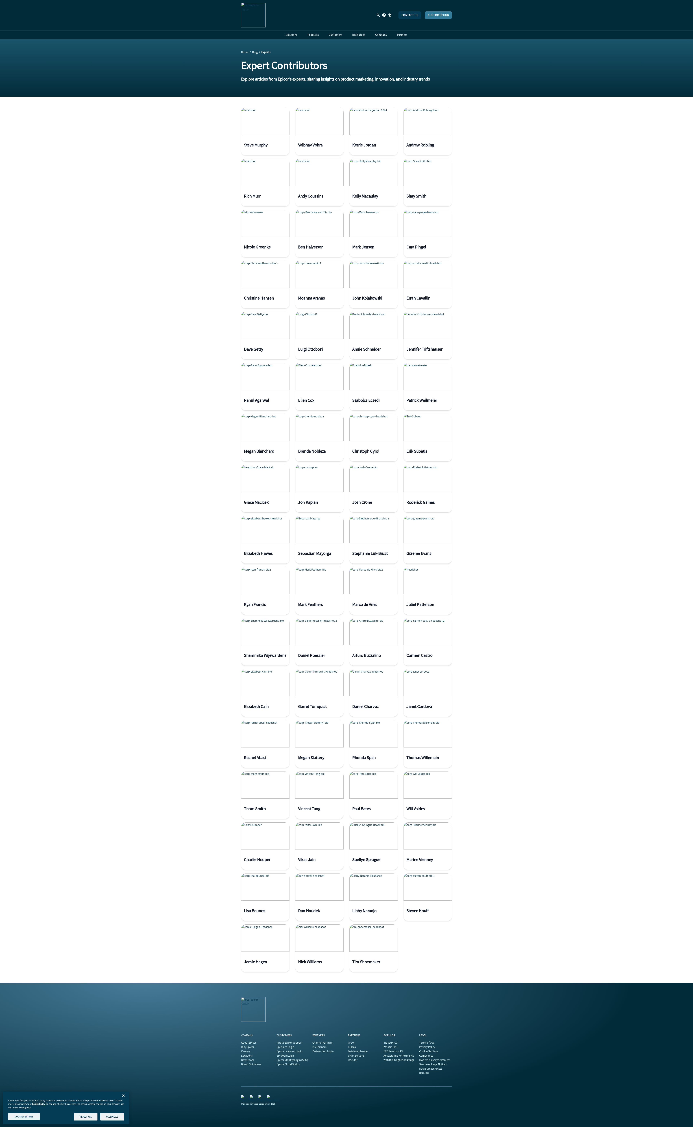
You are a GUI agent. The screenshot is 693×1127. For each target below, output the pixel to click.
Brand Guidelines (251, 1064)
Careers (245, 1051)
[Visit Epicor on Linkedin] (243, 1097)
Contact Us (410, 15)
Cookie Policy (38, 1104)
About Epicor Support (289, 1042)
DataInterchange (357, 1051)
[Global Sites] (384, 15)
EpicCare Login (285, 1047)
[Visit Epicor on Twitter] (252, 1097)
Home (245, 52)
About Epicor (248, 1042)
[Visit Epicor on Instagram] (260, 1097)
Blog (255, 52)
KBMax (352, 1047)
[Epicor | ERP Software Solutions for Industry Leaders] (253, 15)
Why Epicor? (248, 1047)
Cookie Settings (429, 1051)
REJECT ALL (85, 1116)
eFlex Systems (356, 1055)
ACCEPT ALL (112, 1116)
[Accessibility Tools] (390, 15)
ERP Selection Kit (393, 1051)
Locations (247, 1055)
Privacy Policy (427, 1047)
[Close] (123, 1096)
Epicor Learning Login (289, 1051)
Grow (351, 1042)
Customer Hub (438, 15)
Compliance (426, 1055)
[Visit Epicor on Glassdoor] (269, 1097)
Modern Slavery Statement (434, 1060)
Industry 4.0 (390, 1042)
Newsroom (247, 1060)
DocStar (352, 1060)
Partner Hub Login (323, 1051)
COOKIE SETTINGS (24, 1116)
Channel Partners (322, 1042)
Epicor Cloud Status (288, 1064)
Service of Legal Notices (433, 1064)
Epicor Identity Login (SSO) (292, 1060)
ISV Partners (319, 1047)
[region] (66, 1108)
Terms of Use (426, 1042)
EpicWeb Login (285, 1055)
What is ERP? (390, 1047)
